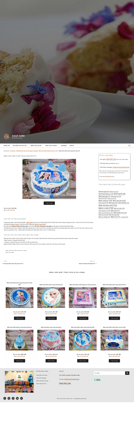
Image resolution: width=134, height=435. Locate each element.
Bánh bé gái (104, 191)
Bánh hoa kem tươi (108, 205)
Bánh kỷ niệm (119, 208)
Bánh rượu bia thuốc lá (106, 213)
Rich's (13, 224)
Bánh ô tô (115, 217)
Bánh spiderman (120, 213)
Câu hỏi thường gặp (41, 378)
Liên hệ (72, 145)
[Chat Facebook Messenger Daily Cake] (131, 432)
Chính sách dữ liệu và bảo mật (64, 398)
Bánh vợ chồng (104, 217)
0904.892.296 (111, 159)
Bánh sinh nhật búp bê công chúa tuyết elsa (19, 327)
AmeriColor (42, 224)
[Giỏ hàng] (129, 146)
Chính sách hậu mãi (41, 383)
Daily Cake (18, 136)
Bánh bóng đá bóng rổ (106, 194)
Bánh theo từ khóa (51, 145)
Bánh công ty (105, 201)
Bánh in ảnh (106, 208)
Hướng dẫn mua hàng (41, 375)
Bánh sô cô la (103, 214)
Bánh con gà (112, 198)
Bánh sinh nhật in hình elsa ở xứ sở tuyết (114, 327)
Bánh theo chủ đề (36, 145)
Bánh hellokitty (123, 203)
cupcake (124, 217)
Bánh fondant (103, 203)
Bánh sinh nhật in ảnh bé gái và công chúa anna (82, 284)
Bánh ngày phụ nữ (104, 210)
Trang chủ (6, 145)
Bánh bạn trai (116, 196)
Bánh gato (113, 203)
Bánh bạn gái (104, 196)
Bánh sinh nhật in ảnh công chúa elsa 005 (82, 327)
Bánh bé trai (113, 191)
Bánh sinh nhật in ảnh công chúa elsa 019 (114, 284)
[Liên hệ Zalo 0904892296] (131, 428)
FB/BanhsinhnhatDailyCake (121, 167)
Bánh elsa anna (10, 252)
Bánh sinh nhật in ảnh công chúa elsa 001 (51, 284)
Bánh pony (115, 210)
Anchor (17, 224)
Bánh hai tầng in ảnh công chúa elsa (51, 327)
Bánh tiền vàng (114, 214)
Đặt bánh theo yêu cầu (20, 145)
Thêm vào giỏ (49, 203)
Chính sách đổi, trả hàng (42, 380)
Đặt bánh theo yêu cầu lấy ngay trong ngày (27, 151)
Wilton (37, 224)
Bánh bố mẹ (103, 198)
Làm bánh (64, 145)
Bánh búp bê (119, 194)
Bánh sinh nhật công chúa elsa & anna (48, 151)
